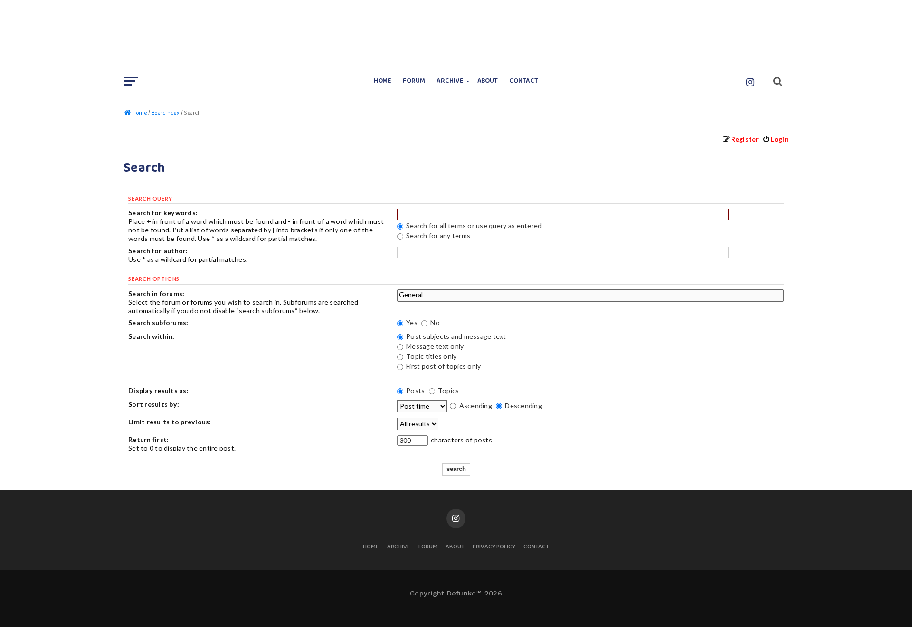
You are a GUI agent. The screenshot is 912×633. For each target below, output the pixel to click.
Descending (523, 406)
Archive (450, 81)
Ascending (474, 406)
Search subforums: (158, 322)
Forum (414, 81)
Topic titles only (431, 356)
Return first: (148, 439)
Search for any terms (437, 235)
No (434, 322)
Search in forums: (156, 293)
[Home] (456, 36)
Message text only (434, 346)
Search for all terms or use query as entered (473, 225)
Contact (523, 81)
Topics (448, 390)
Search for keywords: (163, 213)
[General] (590, 294)
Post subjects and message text (455, 336)
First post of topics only (443, 366)
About (487, 81)
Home (383, 81)
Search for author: (158, 251)
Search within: (151, 336)
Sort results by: (153, 404)
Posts (415, 390)
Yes (411, 322)
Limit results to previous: (169, 422)
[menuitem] (775, 139)
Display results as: (158, 390)
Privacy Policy (494, 547)
